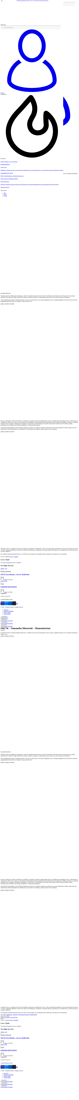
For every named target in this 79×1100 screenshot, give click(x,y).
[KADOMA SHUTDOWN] (4, 581)
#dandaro (15, 1014)
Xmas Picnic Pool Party (5, 181)
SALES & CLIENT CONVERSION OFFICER (9, 178)
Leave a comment (14, 556)
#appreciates (9, 1014)
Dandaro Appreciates (6, 571)
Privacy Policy (7, 612)
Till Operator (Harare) (5, 187)
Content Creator (4, 167)
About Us (6, 609)
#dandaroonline (33, 1014)
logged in (9, 562)
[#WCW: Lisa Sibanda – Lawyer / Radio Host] (4, 568)
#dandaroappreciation (23, 1014)
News (5, 194)
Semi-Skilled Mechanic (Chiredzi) (7, 173)
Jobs (5, 193)
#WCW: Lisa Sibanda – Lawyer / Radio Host (9, 161)
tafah (5, 579)
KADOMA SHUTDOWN (5, 164)
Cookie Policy (7, 614)
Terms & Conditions (9, 611)
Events (5, 196)
